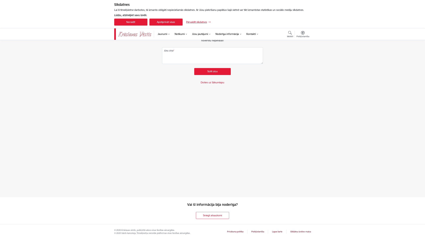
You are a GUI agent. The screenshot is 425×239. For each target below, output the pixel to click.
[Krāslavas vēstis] (135, 34)
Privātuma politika (235, 231)
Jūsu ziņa (168, 50)
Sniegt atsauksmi (212, 215)
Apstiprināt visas (166, 22)
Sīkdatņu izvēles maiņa (300, 231)
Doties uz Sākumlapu (212, 82)
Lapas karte (277, 231)
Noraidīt (130, 22)
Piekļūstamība (257, 231)
